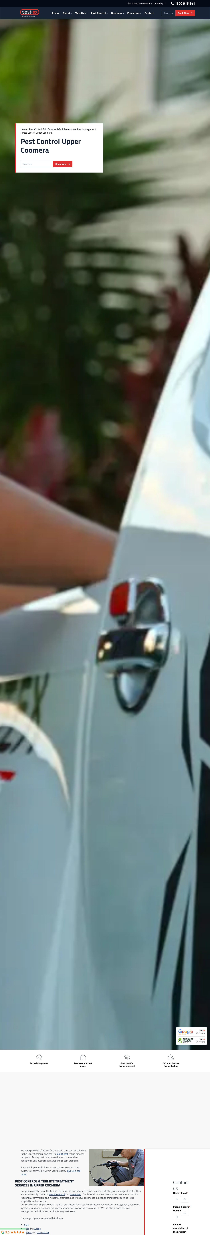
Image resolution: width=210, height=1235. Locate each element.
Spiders (28, 1232)
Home (24, 129)
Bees (26, 1228)
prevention (75, 1194)
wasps (37, 1228)
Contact (149, 13)
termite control (57, 1194)
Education (133, 13)
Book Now (183, 13)
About (66, 13)
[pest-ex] (29, 13)
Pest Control (98, 13)
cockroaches (43, 1232)
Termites (80, 13)
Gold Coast (62, 1154)
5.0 (7, 1232)
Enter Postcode (29, 158)
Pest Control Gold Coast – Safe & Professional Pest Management (62, 129)
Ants (26, 1225)
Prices (55, 13)
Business (116, 13)
